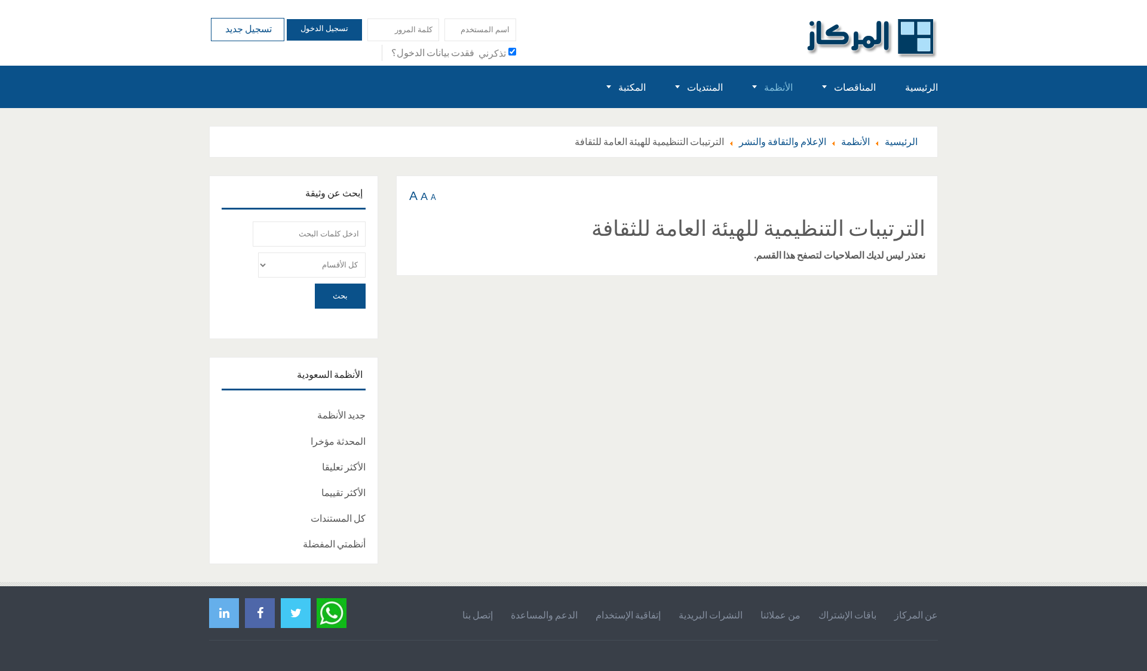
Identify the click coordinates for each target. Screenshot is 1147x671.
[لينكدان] (224, 612)
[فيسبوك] (260, 612)
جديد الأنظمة (341, 415)
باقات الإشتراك (847, 615)
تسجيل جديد (247, 29)
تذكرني (492, 53)
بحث (340, 296)
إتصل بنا (477, 615)
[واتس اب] (331, 611)
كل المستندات (338, 518)
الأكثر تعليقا (344, 467)
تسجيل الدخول (324, 28)
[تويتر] (296, 612)
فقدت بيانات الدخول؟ (432, 53)
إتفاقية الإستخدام (628, 615)
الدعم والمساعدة (544, 615)
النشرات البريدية (711, 615)
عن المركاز (916, 615)
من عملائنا (780, 615)
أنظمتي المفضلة (334, 544)
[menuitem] (921, 86)
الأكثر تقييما (343, 492)
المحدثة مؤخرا (338, 441)
